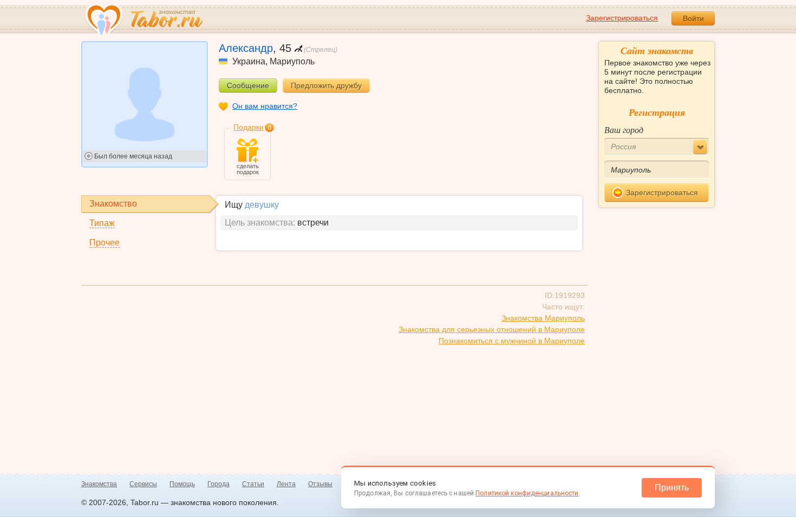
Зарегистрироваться (622, 18)
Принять (672, 487)
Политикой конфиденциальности (526, 493)
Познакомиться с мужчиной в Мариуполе (512, 340)
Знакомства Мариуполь (543, 318)
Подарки (248, 127)
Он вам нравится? (264, 106)
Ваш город (623, 129)
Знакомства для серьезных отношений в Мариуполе (492, 329)
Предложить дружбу (326, 85)
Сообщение (248, 85)
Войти (693, 18)
